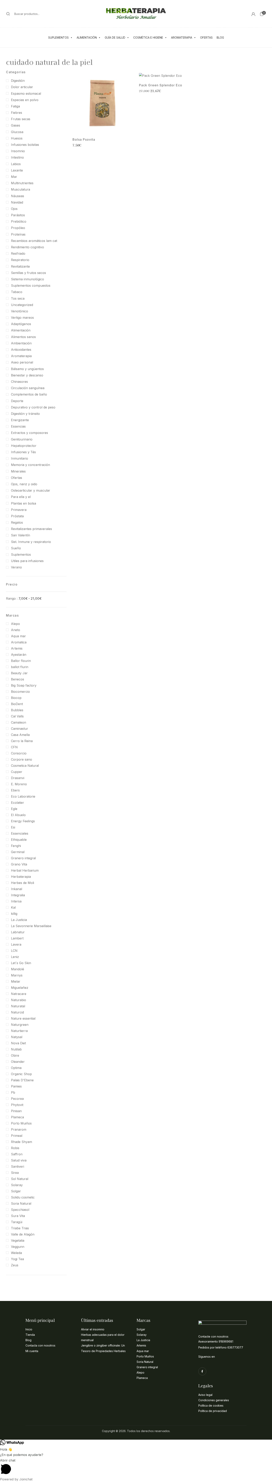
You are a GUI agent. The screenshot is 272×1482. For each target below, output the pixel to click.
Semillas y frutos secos (28, 273)
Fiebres (16, 113)
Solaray (17, 1185)
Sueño (16, 548)
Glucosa (17, 132)
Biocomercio (20, 692)
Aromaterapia (181, 37)
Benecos (17, 679)
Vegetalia (17, 1240)
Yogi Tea (17, 1259)
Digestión (18, 81)
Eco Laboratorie (23, 796)
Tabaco (16, 292)
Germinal (17, 852)
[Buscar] (8, 14)
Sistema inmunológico (27, 279)
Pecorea (17, 1099)
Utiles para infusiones (27, 561)
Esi (13, 827)
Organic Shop (21, 1074)
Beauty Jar (19, 673)
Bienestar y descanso (27, 375)
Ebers (15, 790)
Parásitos (18, 215)
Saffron (17, 1154)
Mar (14, 177)
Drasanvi (17, 778)
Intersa (16, 901)
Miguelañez (19, 988)
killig (14, 914)
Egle (14, 809)
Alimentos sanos (23, 337)
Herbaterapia (21, 877)
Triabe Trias (20, 1228)
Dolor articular (22, 87)
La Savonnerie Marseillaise (31, 926)
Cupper (16, 772)
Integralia (18, 895)
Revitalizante (20, 266)
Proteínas (18, 234)
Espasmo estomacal (26, 93)
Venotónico (19, 311)
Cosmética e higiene (148, 37)
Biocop (16, 698)
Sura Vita (18, 1216)
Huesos (17, 138)
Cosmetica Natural (25, 766)
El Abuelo (18, 815)
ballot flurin (19, 667)
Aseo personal (22, 362)
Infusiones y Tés (23, 452)
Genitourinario (21, 439)
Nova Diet (18, 1043)
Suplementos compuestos (30, 285)
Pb (13, 1092)
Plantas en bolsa (23, 503)
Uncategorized (22, 305)
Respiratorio (20, 260)
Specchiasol (20, 1210)
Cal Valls (17, 716)
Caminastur (19, 729)
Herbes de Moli (22, 883)
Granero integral (23, 858)
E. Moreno (19, 784)
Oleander (18, 1062)
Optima (16, 1068)
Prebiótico (18, 221)
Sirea (15, 1173)
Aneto (15, 630)
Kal (13, 907)
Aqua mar (18, 636)
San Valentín (20, 535)
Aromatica (18, 642)
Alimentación (87, 37)
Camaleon (18, 722)
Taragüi (16, 1222)
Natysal (16, 1037)
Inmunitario (19, 458)
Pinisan (16, 1111)
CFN (14, 747)
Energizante (20, 420)
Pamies (16, 1086)
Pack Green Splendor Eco (160, 85)
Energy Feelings (23, 821)
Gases (15, 125)
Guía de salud (115, 37)
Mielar (15, 981)
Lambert (17, 938)
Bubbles (17, 710)
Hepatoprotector (23, 446)
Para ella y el (21, 497)
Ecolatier (17, 803)
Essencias (18, 426)
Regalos (17, 522)
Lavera (16, 944)
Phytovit (17, 1105)
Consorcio (18, 753)
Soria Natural (21, 1203)
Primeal (16, 1136)
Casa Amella (20, 735)
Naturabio (18, 1000)
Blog (220, 37)
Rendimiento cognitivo (27, 247)
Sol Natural (19, 1179)
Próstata (17, 516)
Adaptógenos (21, 324)
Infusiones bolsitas (25, 145)
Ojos (14, 209)
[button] (261, 14)
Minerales (18, 471)
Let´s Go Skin (21, 963)
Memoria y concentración (30, 465)
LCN (14, 951)
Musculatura (20, 189)
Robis (15, 1148)
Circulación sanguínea (27, 388)
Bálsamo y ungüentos (27, 369)
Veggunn (17, 1247)
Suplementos (58, 37)
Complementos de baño (29, 394)
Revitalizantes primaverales (31, 529)
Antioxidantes (21, 350)
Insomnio (18, 151)
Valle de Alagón (22, 1234)
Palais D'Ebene (22, 1080)
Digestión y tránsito (25, 414)
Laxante (17, 170)
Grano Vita (19, 864)
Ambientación (21, 343)
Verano (16, 567)
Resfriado (18, 253)
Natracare (18, 994)
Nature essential (23, 1018)
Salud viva (18, 1160)
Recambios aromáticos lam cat (34, 241)
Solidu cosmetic (23, 1197)
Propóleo (18, 228)
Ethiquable (19, 840)
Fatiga (15, 106)
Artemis (17, 648)
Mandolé (17, 969)
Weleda (16, 1253)
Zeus (14, 1265)
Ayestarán (18, 655)
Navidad (17, 202)
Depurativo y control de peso (33, 407)
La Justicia (19, 920)
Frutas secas (20, 119)
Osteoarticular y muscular (30, 490)
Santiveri (17, 1166)
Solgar (16, 1191)
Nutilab (16, 1049)
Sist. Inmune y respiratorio (31, 542)
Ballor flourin (21, 661)
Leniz (15, 957)
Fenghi (16, 846)
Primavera (18, 510)
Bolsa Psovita (83, 139)
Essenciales (19, 833)
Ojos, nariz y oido (24, 484)
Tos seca (17, 298)
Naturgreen (19, 1025)
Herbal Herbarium (25, 870)
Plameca (17, 1117)
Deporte (17, 401)
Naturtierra (19, 1031)
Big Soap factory (23, 685)
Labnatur (18, 932)
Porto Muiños (21, 1123)
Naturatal (18, 1006)
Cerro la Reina (22, 741)
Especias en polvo (24, 100)
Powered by (16, 1479)
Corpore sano (21, 759)
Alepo (15, 624)
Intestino (17, 157)
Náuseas (17, 196)
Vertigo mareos (22, 318)
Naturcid (17, 1012)
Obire (15, 1055)
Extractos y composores (29, 433)
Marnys (17, 975)
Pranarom (18, 1129)
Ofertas (206, 37)
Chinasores (19, 382)
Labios (16, 164)
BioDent (17, 704)
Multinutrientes (22, 183)
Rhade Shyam (21, 1142)
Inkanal (16, 889)
